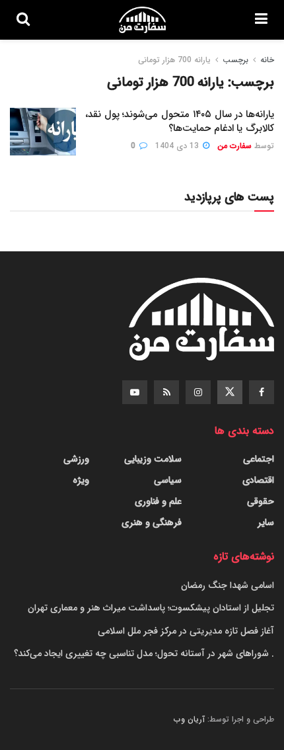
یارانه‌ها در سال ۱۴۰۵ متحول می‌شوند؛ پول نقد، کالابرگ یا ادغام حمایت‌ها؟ (179, 121)
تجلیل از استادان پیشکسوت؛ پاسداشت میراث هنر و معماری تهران (151, 608)
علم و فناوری (158, 501)
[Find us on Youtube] (134, 392)
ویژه (81, 480)
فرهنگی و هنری (152, 522)
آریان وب (189, 719)
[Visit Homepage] (142, 20)
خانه (267, 60)
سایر (266, 522)
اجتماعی (258, 459)
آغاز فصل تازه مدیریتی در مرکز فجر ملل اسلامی (186, 631)
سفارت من (234, 146)
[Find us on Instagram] (198, 392)
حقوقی (260, 501)
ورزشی (76, 459)
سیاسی (168, 480)
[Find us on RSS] (166, 392)
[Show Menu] (261, 20)
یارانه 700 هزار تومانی (174, 60)
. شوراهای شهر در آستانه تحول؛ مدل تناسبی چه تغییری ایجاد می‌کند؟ (144, 653)
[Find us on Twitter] (229, 392)
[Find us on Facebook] (261, 392)
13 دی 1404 (178, 146)
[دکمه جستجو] (23, 20)
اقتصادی (258, 480)
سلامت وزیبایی (153, 459)
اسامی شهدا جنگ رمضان (227, 585)
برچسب (235, 60)
